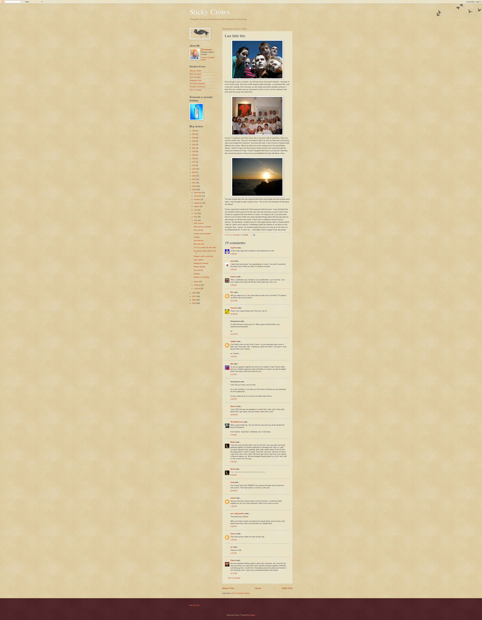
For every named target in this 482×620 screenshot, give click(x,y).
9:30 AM (233, 269)
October (197, 199)
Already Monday (199, 267)
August (197, 206)
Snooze (233, 534)
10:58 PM (233, 415)
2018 (194, 158)
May (196, 217)
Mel (231, 364)
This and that (198, 230)
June (196, 213)
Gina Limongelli (195, 77)
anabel (233, 498)
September (198, 203)
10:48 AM (233, 314)
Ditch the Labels (195, 74)
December (198, 193)
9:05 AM (233, 462)
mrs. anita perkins (237, 513)
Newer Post (228, 588)
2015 (194, 169)
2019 (194, 155)
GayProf (233, 248)
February (197, 285)
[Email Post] (253, 235)
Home (258, 588)
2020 (194, 151)
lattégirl (233, 341)
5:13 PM (233, 374)
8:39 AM (233, 254)
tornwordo (208, 50)
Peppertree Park (195, 80)
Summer (233, 308)
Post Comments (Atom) (241, 593)
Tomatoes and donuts (197, 87)
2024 (194, 138)
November (198, 196)
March (196, 282)
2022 (194, 145)
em (231, 547)
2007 (194, 296)
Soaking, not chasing (201, 277)
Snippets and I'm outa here (203, 256)
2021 (194, 148)
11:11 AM (233, 573)
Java (232, 261)
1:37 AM (233, 553)
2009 (194, 190)
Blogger (252, 615)
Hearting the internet (201, 263)
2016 (194, 165)
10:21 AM (233, 301)
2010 (194, 186)
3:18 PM (233, 526)
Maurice (233, 406)
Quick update (198, 260)
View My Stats (194, 605)
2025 (194, 134)
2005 (194, 303)
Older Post (287, 588)
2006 (194, 300)
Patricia (233, 277)
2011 (194, 183)
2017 (194, 162)
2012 (194, 179)
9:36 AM (233, 285)
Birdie (232, 442)
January (197, 288)
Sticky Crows (210, 12)
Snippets (197, 237)
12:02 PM (233, 334)
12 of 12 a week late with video (205, 247)
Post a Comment (234, 578)
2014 (194, 172)
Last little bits (198, 240)
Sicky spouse (198, 223)
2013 (194, 176)
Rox (231, 292)
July (196, 210)
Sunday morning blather (202, 234)
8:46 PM (233, 399)
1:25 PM (233, 506)
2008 (194, 293)
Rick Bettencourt (236, 422)
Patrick (233, 560)
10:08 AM (233, 491)
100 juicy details (195, 71)
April (196, 220)
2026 (194, 131)
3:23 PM (233, 540)
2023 (194, 141)
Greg (232, 482)
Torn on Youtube (195, 90)
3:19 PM (233, 357)
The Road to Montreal (197, 83)
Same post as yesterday (202, 227)
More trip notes (199, 244)
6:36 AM (233, 435)
